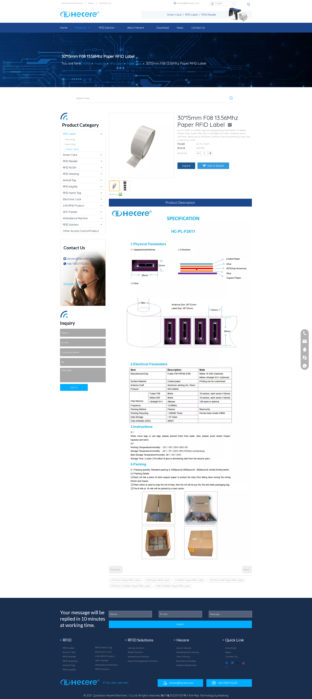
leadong (223, 695)
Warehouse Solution (138, 656)
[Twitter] (238, 663)
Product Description (180, 203)
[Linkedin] (233, 663)
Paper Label (71, 149)
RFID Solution (70, 224)
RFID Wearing (71, 173)
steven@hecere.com (188, 3)
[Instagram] (244, 663)
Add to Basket (215, 165)
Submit (74, 387)
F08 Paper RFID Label (157, 580)
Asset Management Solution (143, 660)
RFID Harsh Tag (72, 193)
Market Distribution (186, 665)
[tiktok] (227, 667)
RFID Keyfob (70, 186)
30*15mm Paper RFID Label (125, 580)
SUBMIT (180, 624)
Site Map (194, 695)
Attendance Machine (75, 218)
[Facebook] (227, 663)
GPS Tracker (70, 212)
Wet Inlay (70, 144)
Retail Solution (135, 652)
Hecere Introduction (72, 3)
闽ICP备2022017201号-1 (174, 695)
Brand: (181, 148)
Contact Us (105, 3)
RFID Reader (70, 161)
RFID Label (69, 133)
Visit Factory (183, 656)
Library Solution (136, 647)
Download (230, 647)
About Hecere (183, 647)
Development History (187, 652)
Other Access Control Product (81, 231)
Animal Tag (69, 180)
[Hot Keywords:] (249, 4)
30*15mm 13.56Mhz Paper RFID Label (130, 586)
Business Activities (186, 660)
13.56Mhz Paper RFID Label (189, 580)
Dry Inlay (70, 139)
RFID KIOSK (69, 167)
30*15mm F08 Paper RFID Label (226, 580)
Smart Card (70, 154)
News (91, 3)
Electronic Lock (72, 199)
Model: (181, 144)
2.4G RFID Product (73, 205)
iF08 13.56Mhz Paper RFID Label (173, 586)
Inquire (186, 165)
